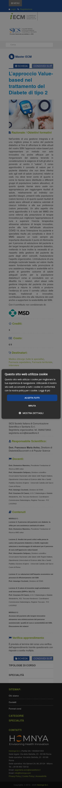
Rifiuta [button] (32, 405)
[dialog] (31, 394)
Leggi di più (44, 390)
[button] (31, 413)
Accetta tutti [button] (32, 397)
